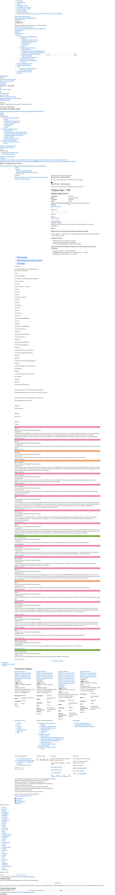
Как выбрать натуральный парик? (25, 760)
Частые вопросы (21, 2)
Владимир (4, 815)
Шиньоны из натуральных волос (10, 141)
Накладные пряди (9, 124)
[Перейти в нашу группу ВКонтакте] (36, 13)
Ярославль (5, 869)
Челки (5, 127)
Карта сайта (20, 731)
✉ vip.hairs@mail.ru (56, 772)
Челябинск (25, 12)
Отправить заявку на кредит (8, 888)
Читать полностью (19, 438)
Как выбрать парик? (22, 5)
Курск (3, 831)
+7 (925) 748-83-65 (28, 27)
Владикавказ (5, 814)
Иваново (4, 821)
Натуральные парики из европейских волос (15, 132)
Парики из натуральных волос (10, 129)
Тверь (3, 856)
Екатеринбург (5, 820)
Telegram (35, 111)
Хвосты (6, 143)
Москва (4, 833)
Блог (18, 732)
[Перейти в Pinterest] (45, 13)
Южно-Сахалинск (6, 866)
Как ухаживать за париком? (24, 7)
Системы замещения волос (9, 140)
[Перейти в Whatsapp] (22, 28)
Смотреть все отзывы (57, 661)
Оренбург (4, 837)
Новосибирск (5, 836)
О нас (18, 724)
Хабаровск (5, 863)
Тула (3, 858)
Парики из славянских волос (11, 138)
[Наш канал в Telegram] (53, 775)
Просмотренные (31, 161)
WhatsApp (16, 111)
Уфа (3, 861)
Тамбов (4, 855)
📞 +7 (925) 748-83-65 (56, 770)
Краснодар (5, 828)
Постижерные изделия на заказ (83, 724)
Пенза (3, 839)
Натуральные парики (44, 734)
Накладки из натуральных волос (10, 118)
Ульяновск (5, 860)
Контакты (58, 206)
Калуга (4, 826)
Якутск (3, 868)
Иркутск (4, 823)
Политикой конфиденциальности (26, 876)
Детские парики (8, 130)
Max (42, 111)
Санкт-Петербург (6, 847)
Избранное (10, 161)
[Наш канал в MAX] (61, 13)
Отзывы (19, 4)
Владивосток (5, 812)
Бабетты (6, 119)
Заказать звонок (19, 33)
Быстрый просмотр (20, 671)
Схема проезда (4, 76)
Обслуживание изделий (8, 154)
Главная (2, 113)
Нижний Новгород (7, 834)
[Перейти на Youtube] (66, 775)
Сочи (3, 852)
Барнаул (4, 807)
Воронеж (4, 818)
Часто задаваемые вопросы (24, 758)
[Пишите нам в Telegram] (35, 28)
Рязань (4, 844)
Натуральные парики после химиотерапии (15, 133)
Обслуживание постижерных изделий (85, 726)
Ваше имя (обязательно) (6, 890)
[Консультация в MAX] (43, 28)
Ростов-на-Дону (6, 842)
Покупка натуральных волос (82, 723)
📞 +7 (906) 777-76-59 (56, 767)
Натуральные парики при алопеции (13, 135)
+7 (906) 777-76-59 (19, 27)
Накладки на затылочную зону (12, 121)
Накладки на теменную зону (11, 122)
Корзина (18, 32)
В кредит (58, 221)
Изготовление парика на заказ (10, 152)
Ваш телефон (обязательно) (36, 890)
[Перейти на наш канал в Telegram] (23, 13)
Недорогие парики (9, 137)
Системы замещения (44, 745)
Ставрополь (5, 853)
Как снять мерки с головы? (24, 8)
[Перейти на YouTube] (54, 13)
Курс (61, 890)
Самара (4, 845)
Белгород (4, 809)
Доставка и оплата (21, 10)
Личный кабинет (19, 30)
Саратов (4, 848)
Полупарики (7, 125)
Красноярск (5, 829)
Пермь (4, 841)
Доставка (53, 206)
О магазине (20, 1)
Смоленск (4, 850)
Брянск (4, 810)
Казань (4, 825)
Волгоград (5, 817)
